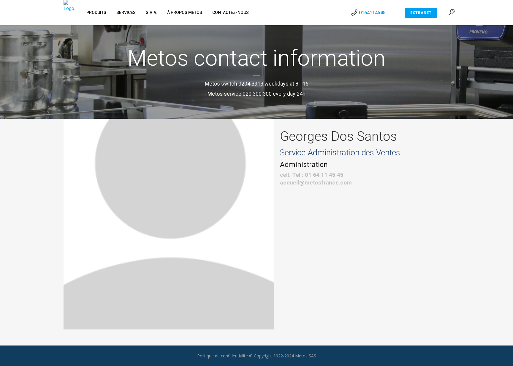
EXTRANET (421, 13)
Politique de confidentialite (222, 356)
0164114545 (372, 12)
